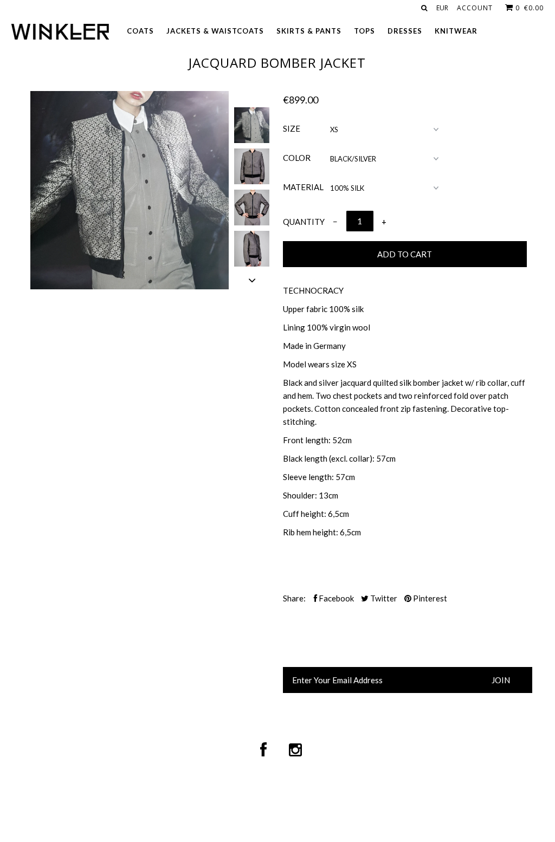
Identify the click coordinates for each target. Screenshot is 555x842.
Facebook (335, 598)
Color (297, 158)
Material (303, 187)
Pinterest (429, 598)
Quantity (304, 221)
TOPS (364, 31)
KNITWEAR (456, 31)
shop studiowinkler (195, 802)
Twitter (383, 598)
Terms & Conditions (147, 686)
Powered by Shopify (425, 802)
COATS (140, 31)
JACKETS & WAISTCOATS (215, 31)
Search (147, 673)
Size (291, 128)
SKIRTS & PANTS (308, 31)
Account (475, 7)
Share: (294, 598)
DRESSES (405, 31)
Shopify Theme (266, 802)
